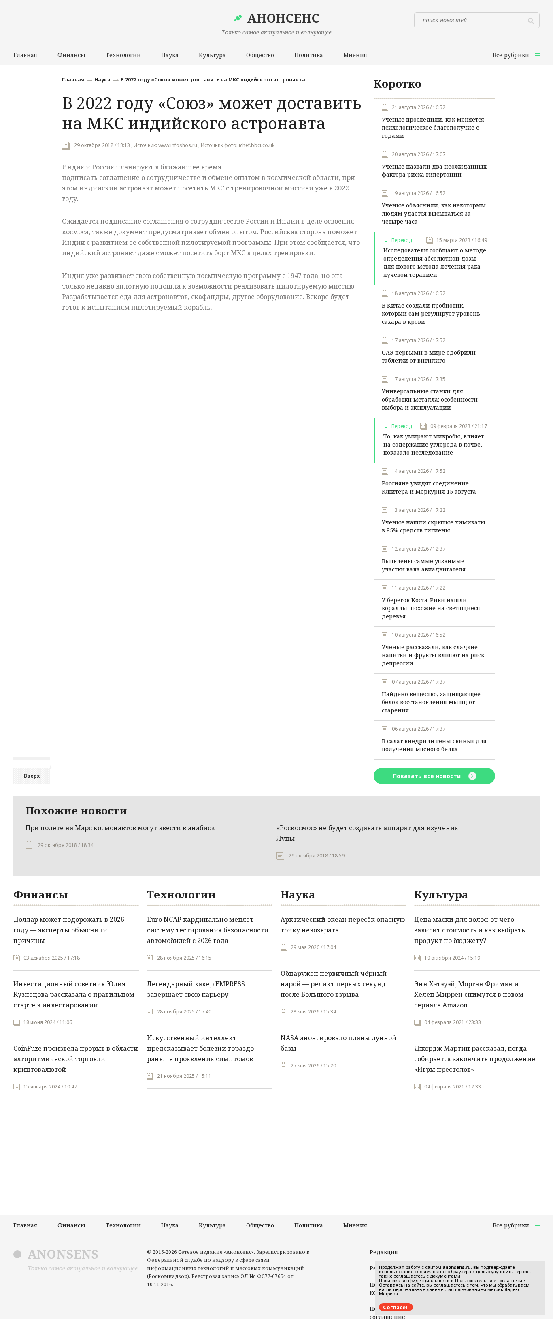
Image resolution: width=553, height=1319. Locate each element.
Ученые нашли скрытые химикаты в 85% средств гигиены (433, 526)
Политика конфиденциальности (414, 1280)
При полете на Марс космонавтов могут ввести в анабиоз (120, 827)
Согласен (396, 1307)
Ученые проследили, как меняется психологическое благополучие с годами (433, 127)
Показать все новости (427, 776)
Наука (102, 79)
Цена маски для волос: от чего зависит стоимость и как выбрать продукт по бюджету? (469, 930)
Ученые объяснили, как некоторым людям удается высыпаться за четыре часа (434, 213)
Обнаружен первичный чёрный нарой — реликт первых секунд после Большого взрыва (334, 984)
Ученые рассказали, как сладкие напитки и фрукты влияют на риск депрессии (433, 655)
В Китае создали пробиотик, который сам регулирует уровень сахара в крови (431, 313)
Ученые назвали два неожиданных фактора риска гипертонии (434, 170)
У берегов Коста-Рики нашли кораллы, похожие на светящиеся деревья (431, 608)
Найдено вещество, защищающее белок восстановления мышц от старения (431, 702)
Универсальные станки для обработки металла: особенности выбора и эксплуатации (430, 399)
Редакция (384, 1252)
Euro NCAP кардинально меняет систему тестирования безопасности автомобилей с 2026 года (207, 930)
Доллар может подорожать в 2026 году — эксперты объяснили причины (68, 930)
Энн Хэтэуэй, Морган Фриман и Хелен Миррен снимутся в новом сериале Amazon (468, 994)
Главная (73, 79)
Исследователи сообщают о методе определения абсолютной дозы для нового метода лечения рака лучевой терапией (434, 262)
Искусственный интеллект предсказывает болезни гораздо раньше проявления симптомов (200, 1048)
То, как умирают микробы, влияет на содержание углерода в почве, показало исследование (433, 444)
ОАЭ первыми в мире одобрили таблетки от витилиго (429, 356)
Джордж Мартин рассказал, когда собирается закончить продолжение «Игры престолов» (474, 1059)
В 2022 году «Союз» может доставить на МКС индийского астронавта (213, 79)
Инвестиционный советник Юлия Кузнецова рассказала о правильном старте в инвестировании (73, 994)
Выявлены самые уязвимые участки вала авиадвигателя (424, 565)
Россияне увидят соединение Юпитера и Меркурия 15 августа (429, 487)
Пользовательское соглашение (490, 1280)
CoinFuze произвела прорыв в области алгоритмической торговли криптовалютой (75, 1059)
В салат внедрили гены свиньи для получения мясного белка (434, 745)
